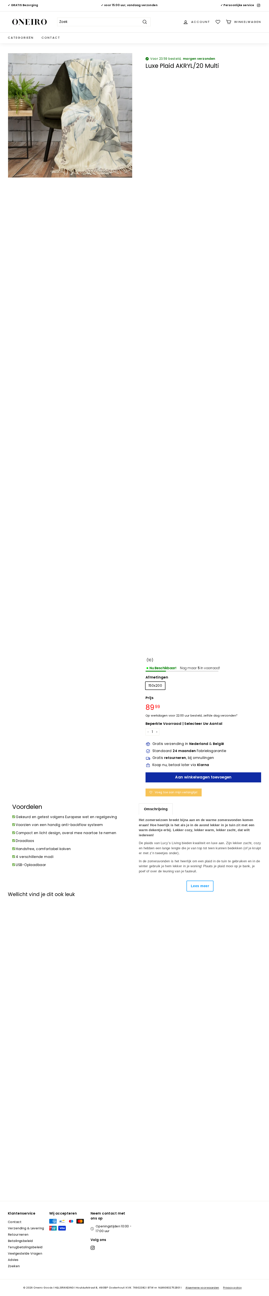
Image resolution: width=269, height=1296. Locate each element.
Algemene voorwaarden (202, 1287)
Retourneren (18, 1234)
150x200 (155, 685)
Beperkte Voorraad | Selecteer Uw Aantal (184, 723)
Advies (13, 1260)
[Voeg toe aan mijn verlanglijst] (13, 910)
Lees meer (200, 886)
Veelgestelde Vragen (25, 1253)
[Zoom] (70, 115)
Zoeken (14, 1266)
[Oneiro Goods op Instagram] (93, 1247)
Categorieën (21, 38)
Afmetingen (157, 677)
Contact (51, 38)
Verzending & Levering (26, 1228)
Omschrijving (156, 809)
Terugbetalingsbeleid (25, 1247)
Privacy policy (232, 1287)
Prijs (149, 697)
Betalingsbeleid (20, 1241)
